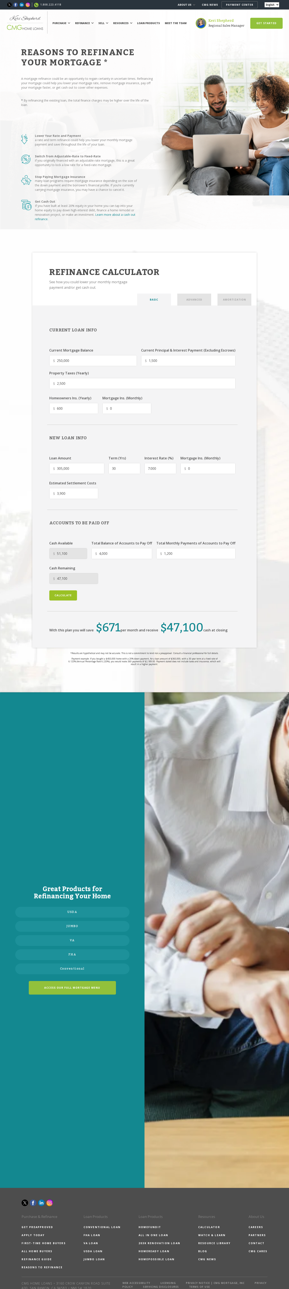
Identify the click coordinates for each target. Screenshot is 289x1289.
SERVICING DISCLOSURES (161, 1287)
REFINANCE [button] (83, 23)
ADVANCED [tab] (194, 299)
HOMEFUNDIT (150, 1227)
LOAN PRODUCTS (148, 23)
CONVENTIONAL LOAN (102, 1227)
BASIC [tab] (154, 299)
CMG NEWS (210, 5)
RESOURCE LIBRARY (214, 1243)
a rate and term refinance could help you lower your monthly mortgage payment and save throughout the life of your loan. (83, 142)
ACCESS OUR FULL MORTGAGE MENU (72, 987)
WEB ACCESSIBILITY (136, 1283)
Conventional (72, 969)
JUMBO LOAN (94, 1259)
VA (72, 940)
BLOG (202, 1251)
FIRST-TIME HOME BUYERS (43, 1243)
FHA (72, 955)
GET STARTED (266, 23)
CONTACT (256, 1243)
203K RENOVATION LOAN (159, 1243)
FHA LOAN (92, 1235)
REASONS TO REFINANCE (42, 1267)
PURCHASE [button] (59, 23)
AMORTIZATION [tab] (234, 299)
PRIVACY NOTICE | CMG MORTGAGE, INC (215, 1283)
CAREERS (256, 1227)
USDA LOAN (93, 1251)
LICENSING (168, 1283)
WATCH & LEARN (212, 1235)
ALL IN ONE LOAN (153, 1235)
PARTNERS (257, 1235)
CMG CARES (258, 1251)
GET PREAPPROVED (37, 1227)
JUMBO (72, 926)
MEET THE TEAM (176, 23)
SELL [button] (101, 23)
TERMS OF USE (199, 1287)
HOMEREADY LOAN (154, 1251)
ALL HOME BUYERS (37, 1251)
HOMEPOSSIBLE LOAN (157, 1259)
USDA (72, 912)
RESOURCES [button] (121, 23)
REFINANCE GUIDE (37, 1259)
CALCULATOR (209, 1227)
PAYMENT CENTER (239, 5)
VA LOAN (91, 1243)
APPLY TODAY (33, 1235)
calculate (63, 595)
